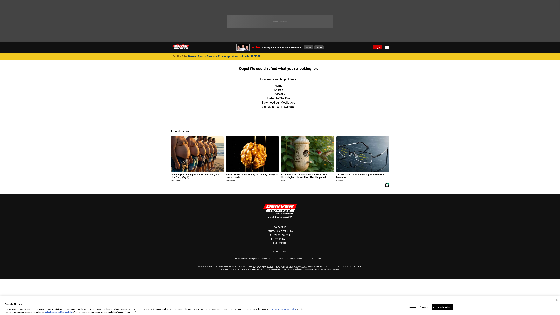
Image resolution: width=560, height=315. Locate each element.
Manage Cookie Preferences (329, 266)
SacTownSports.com (296, 259)
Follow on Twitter (280, 239)
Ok (557, 300)
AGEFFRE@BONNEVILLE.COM (314, 269)
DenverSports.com (262, 259)
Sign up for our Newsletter (279, 106)
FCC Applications (229, 269)
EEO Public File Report (263, 268)
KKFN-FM (256, 269)
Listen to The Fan (278, 98)
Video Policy (309, 266)
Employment (280, 243)
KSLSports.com (279, 259)
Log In (377, 47)
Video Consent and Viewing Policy (59, 312)
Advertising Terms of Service (289, 266)
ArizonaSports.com (244, 259)
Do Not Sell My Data (352, 266)
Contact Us (280, 227)
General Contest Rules (280, 231)
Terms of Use (254, 266)
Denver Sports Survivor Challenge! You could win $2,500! (224, 56)
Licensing (302, 268)
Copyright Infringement (286, 268)
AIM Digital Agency (280, 251)
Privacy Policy (267, 266)
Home (278, 85)
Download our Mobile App (278, 102)
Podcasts (279, 94)
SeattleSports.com (316, 259)
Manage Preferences (418, 307)
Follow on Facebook (280, 235)
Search (278, 90)
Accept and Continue (442, 307)
